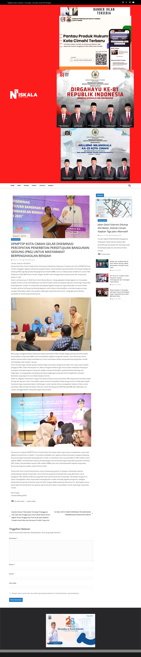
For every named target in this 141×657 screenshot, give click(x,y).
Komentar (13, 538)
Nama (12, 564)
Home (12, 185)
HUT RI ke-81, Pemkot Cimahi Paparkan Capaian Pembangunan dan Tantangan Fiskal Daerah (120, 279)
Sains (19, 185)
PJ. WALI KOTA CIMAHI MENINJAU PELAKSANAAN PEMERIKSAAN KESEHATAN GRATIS (72, 513)
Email (11, 574)
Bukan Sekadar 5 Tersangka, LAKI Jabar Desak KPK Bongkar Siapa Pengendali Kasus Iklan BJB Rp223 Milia (32, 4)
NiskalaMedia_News (29, 260)
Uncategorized (16, 239)
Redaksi (50, 185)
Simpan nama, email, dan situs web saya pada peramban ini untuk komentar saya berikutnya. (45, 593)
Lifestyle (42, 185)
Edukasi (26, 185)
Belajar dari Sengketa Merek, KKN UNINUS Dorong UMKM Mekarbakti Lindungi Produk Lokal (119, 264)
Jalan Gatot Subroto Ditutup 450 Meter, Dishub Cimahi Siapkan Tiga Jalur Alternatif (113, 228)
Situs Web (12, 583)
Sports (34, 185)
